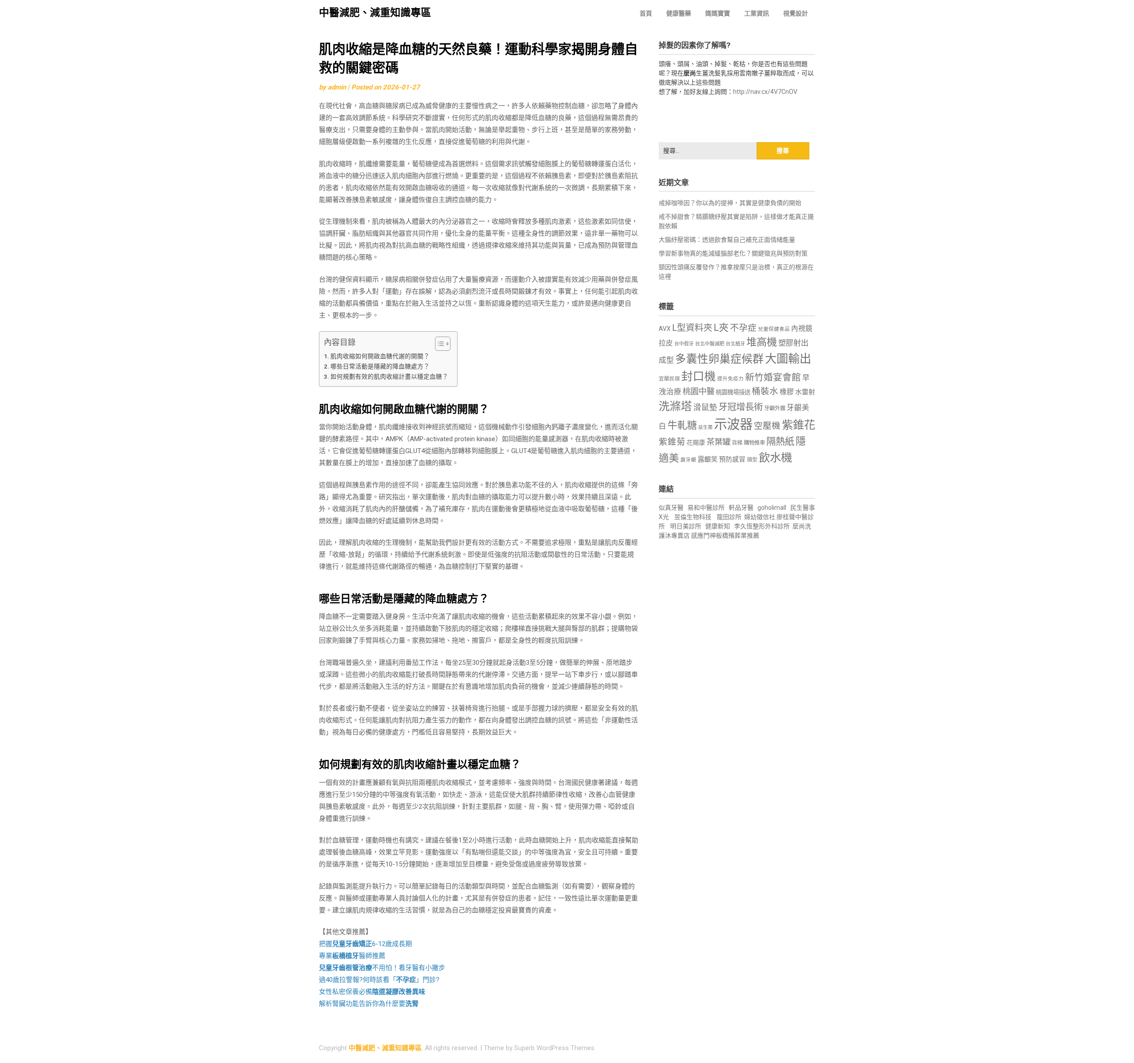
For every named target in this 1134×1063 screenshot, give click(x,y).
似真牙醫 (671, 507)
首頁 (646, 13)
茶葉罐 (718, 441)
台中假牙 (684, 344)
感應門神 (703, 535)
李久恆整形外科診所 (762, 526)
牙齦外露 (774, 408)
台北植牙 (735, 344)
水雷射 (805, 392)
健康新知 (717, 526)
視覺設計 (795, 13)
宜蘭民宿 (669, 379)
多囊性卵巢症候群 (719, 359)
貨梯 (737, 443)
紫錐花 (798, 424)
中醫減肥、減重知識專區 (375, 13)
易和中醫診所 (706, 507)
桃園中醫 (699, 391)
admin (337, 87)
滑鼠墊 (705, 407)
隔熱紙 (780, 441)
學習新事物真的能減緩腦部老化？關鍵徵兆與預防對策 (733, 253)
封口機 (698, 376)
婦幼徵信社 (760, 516)
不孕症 (743, 328)
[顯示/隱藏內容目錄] (438, 343)
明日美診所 (685, 526)
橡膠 (787, 392)
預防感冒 (732, 459)
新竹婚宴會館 (773, 377)
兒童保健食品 (774, 329)
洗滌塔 (675, 406)
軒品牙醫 (741, 507)
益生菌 (705, 427)
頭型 (752, 460)
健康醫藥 (678, 13)
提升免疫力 (730, 379)
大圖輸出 (788, 358)
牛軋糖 (682, 425)
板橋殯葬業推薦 (737, 535)
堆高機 (761, 342)
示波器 (733, 424)
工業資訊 (756, 13)
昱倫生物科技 (692, 516)
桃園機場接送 (733, 392)
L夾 (721, 327)
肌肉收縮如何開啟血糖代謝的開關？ (380, 356)
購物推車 (754, 442)
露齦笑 (708, 459)
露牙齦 (688, 460)
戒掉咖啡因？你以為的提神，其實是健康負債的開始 (730, 202)
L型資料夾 (692, 327)
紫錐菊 (672, 442)
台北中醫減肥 (709, 344)
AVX (665, 328)
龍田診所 (729, 516)
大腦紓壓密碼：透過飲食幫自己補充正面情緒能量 (727, 239)
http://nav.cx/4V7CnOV (765, 91)
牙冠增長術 (740, 407)
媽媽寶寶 (717, 13)
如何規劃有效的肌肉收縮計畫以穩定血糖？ (389, 376)
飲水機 (775, 457)
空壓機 (767, 426)
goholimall (771, 507)
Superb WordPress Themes (554, 1048)
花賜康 (696, 442)
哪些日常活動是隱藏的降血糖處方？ (380, 366)
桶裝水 (765, 391)
